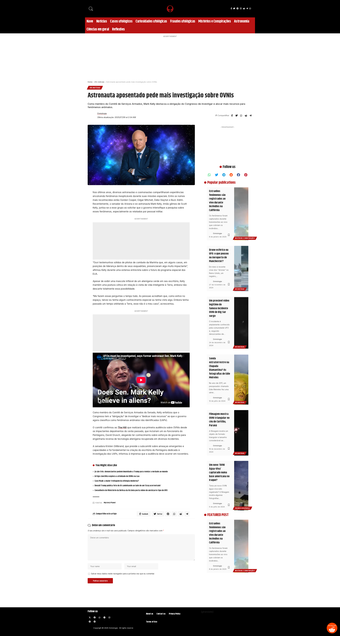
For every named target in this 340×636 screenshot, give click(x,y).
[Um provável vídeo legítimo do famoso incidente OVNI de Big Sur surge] (241, 323)
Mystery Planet (110, 502)
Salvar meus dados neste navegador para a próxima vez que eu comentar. (123, 574)
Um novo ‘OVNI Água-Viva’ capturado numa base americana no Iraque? (219, 473)
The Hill (122, 427)
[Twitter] (234, 8)
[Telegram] (247, 8)
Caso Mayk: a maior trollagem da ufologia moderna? (117, 481)
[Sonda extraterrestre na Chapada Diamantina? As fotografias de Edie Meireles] (241, 380)
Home (90, 82)
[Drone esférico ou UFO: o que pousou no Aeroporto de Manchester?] (241, 268)
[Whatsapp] (209, 174)
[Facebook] (231, 8)
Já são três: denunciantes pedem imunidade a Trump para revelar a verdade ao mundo (131, 471)
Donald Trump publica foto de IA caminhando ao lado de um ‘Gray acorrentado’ (128, 485)
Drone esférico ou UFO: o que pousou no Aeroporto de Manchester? (219, 256)
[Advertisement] (170, 58)
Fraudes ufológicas (242, 508)
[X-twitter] (90, 618)
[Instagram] (240, 8)
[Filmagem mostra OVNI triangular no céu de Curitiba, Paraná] (241, 433)
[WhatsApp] (250, 8)
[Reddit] (332, 628)
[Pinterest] (237, 8)
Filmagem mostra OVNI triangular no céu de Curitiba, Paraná (219, 420)
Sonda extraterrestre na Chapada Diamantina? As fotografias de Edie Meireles (219, 368)
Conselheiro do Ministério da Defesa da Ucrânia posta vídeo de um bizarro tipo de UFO (131, 490)
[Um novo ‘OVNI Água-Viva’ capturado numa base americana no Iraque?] (241, 485)
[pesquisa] (91, 8)
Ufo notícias (99, 82)
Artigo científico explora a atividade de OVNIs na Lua (117, 476)
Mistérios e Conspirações (245, 238)
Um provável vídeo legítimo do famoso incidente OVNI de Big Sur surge (219, 308)
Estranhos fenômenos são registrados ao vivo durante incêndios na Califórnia (217, 200)
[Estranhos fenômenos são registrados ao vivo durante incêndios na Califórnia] (241, 214)
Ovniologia (102, 113)
